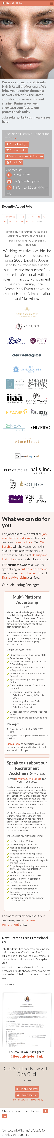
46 (16, 221)
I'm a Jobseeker (18, 150)
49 (33, 221)
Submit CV (15, 162)
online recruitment (33, 569)
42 (38, 216)
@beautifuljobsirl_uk (27, 1056)
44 (5, 221)
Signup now (13, 743)
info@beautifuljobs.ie (28, 778)
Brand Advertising (15, 577)
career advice (23, 542)
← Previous (9, 216)
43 (44, 216)
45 (10, 221)
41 (33, 216)
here (14, 138)
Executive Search (29, 573)
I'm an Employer (18, 144)
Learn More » (9, 984)
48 (27, 221)
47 (21, 221)
